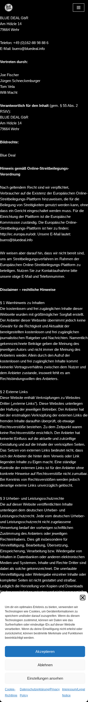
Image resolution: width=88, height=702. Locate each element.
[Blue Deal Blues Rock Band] (18, 7)
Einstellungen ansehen (45, 678)
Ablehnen (45, 665)
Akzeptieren (45, 651)
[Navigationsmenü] (78, 7)
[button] (82, 597)
